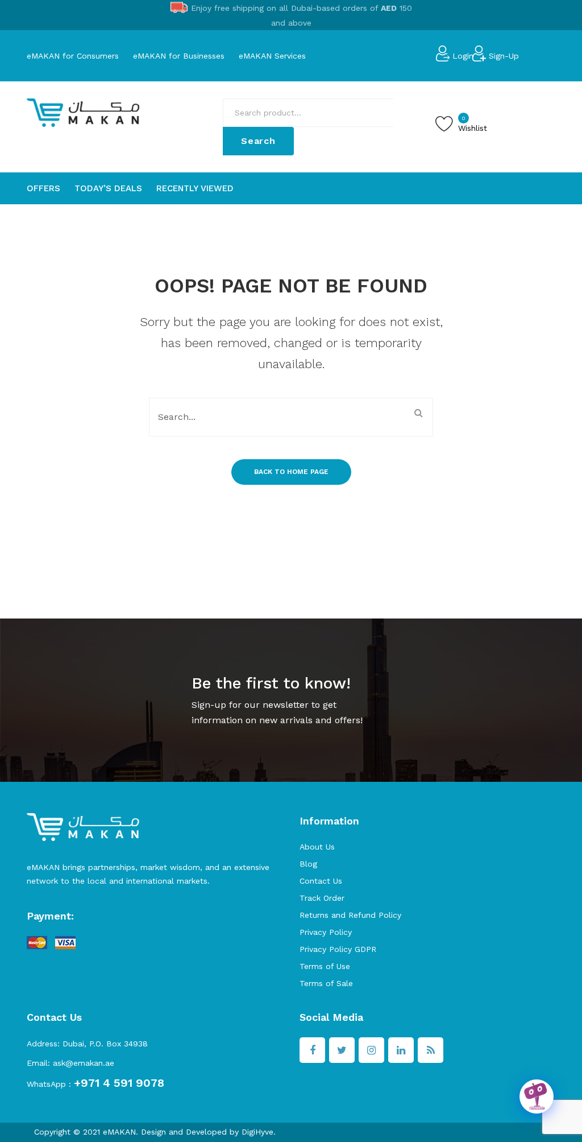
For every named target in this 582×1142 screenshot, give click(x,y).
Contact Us (321, 880)
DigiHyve (257, 1131)
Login (462, 55)
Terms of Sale (326, 983)
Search (258, 140)
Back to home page (291, 472)
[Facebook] (312, 1050)
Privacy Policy (326, 932)
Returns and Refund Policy (350, 915)
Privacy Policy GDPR (338, 949)
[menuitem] (43, 188)
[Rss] (430, 1050)
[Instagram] (371, 1050)
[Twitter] (342, 1050)
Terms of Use (325, 966)
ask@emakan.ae (83, 1062)
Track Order (322, 897)
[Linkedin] (401, 1050)
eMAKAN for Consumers (73, 55)
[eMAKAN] (83, 112)
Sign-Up (504, 55)
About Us (317, 846)
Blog (308, 863)
